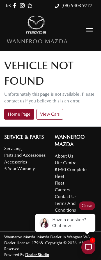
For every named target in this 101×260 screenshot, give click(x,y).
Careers (62, 189)
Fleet (59, 183)
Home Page (19, 114)
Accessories (15, 162)
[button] (89, 30)
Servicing (13, 148)
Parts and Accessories (24, 155)
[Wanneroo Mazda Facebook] (16, 5)
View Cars (49, 114)
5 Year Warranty (19, 168)
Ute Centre (66, 162)
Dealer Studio (37, 254)
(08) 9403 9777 (76, 5)
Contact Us (65, 196)
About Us (64, 156)
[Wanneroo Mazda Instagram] (23, 5)
